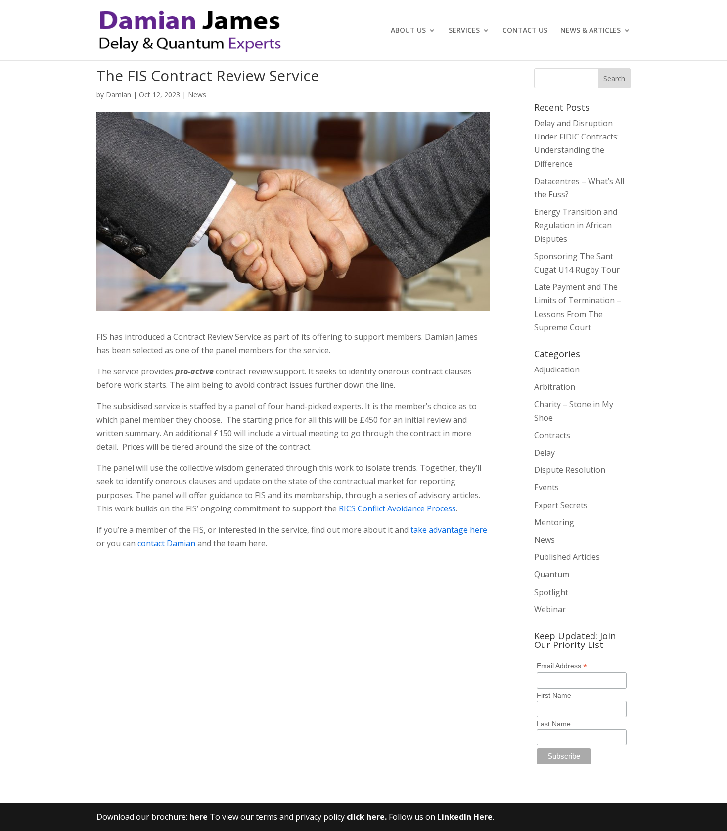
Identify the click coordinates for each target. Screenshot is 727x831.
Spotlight (551, 592)
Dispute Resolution (569, 469)
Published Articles (567, 557)
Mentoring (554, 522)
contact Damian (166, 543)
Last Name (554, 724)
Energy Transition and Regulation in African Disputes (575, 225)
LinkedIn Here (465, 816)
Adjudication (557, 369)
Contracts (552, 435)
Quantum (551, 574)
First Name (554, 695)
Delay (544, 452)
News (197, 94)
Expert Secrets (561, 505)
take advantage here (448, 529)
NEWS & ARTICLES (590, 31)
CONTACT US (524, 31)
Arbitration (554, 386)
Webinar (550, 609)
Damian (118, 94)
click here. (368, 816)
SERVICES (464, 31)
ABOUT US (408, 31)
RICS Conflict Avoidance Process (397, 508)
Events (546, 487)
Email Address (562, 666)
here (198, 816)
